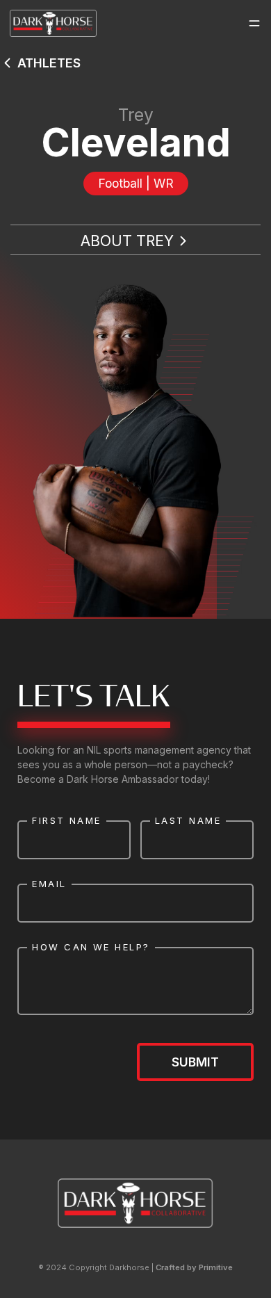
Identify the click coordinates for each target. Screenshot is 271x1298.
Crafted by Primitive (194, 1267)
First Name (66, 820)
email (49, 883)
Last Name (188, 820)
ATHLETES (49, 63)
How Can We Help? (90, 946)
